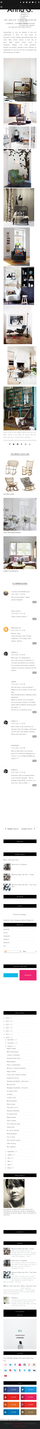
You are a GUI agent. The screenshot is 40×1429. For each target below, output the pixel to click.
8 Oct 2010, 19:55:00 (18, 772)
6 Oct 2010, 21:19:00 (18, 630)
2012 (8, 1031)
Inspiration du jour (13, 1078)
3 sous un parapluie (20, 592)
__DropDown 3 (24, 16)
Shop (13, 1226)
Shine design (11, 1104)
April (9, 1164)
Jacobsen (18, 23)
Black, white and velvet (11, 860)
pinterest (6, 939)
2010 (8, 1037)
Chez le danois (11, 1120)
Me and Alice (11, 1084)
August (10, 1155)
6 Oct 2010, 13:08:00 (18, 594)
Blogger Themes (20, 1426)
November (11, 1043)
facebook (6, 929)
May (9, 1161)
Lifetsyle (23, 1220)
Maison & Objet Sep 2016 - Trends (23, 874)
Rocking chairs (8, 494)
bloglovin (6, 942)
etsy (4, 946)
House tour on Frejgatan (19, 864)
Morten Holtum (12, 1101)
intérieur (9, 23)
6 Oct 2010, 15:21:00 (18, 613)
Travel (6, 1226)
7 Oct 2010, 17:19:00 (18, 723)
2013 (8, 1028)
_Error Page (23, 20)
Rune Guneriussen (12, 1052)
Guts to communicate (13, 1065)
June (9, 1158)
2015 (8, 1021)
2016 (8, 1018)
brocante (12, 20)
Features (14, 1220)
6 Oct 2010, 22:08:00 (18, 655)
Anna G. (14, 652)
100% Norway (11, 1143)
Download (22, 1226)
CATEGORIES (24, 9)
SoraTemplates (18, 1423)
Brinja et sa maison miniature (16, 1068)
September (11, 1151)
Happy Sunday (11, 1048)
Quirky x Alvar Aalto (10, 571)
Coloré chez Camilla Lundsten (16, 1075)
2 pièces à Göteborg (13, 1055)
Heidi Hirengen (12, 1133)
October (10, 1046)
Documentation (24, 23)
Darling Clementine (13, 1111)
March (10, 1168)
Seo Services (23, 22)
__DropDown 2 (24, 14)
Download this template (27, 25)
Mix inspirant (11, 1147)
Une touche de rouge (13, 1124)
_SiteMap (22, 18)
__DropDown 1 (24, 12)
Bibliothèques (11, 1061)
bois (5, 20)
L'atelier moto (11, 1097)
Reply (34, 602)
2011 (8, 1034)
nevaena (15, 745)
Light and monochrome (11, 532)
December (11, 1040)
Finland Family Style (13, 1058)
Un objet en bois (12, 1091)
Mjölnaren (15, 1298)
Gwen (13, 682)
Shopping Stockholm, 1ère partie (17, 1088)
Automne (10, 1094)
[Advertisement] (18, 997)
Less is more (11, 1137)
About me (22, 7)
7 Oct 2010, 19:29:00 (18, 748)
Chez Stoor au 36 (12, 1107)
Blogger (23, 914)
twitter (5, 933)
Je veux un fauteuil (13, 1130)
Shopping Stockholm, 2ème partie (18, 1081)
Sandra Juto (10, 1127)
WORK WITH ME (25, 11)
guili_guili (16, 611)
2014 (8, 1024)
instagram (6, 936)
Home (21, 5)
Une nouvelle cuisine (13, 1140)
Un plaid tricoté (12, 1114)
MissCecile (16, 628)
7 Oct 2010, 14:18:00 (18, 684)
